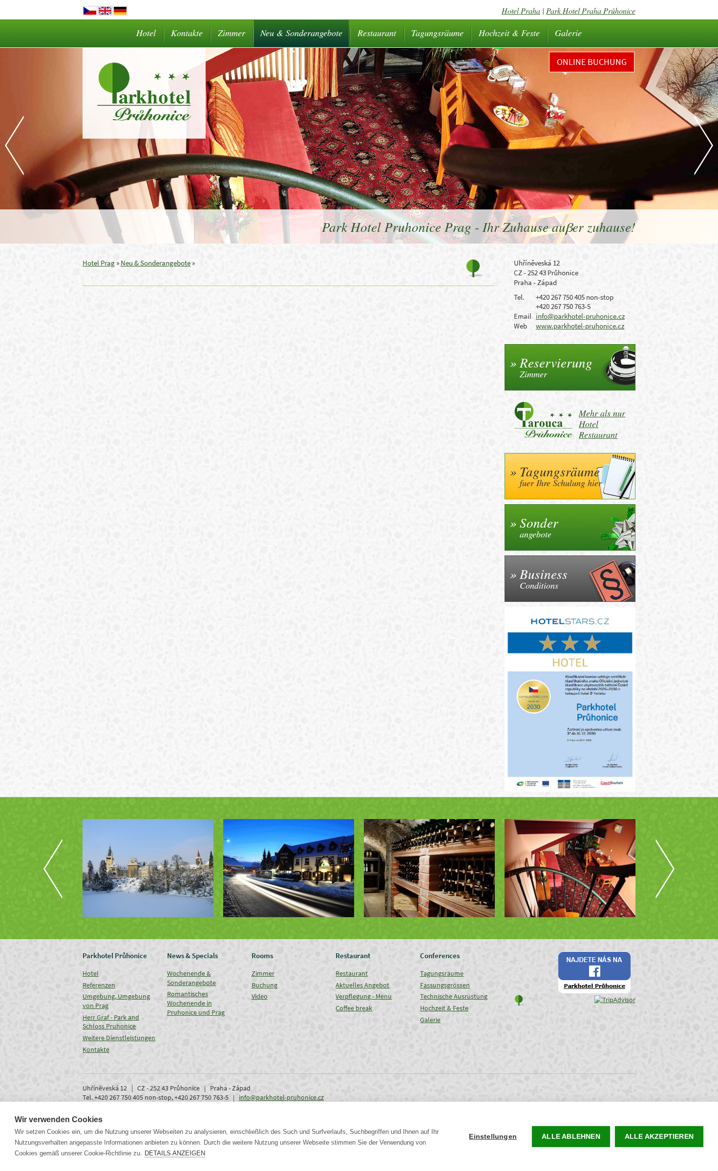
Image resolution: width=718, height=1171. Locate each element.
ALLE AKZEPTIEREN (659, 1136)
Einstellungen (493, 1136)
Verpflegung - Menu (364, 996)
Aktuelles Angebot (362, 985)
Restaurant (377, 33)
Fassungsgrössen (445, 985)
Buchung (264, 985)
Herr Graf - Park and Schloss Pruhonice (111, 1022)
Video (260, 996)
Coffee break (354, 1008)
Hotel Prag (99, 262)
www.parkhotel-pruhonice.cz (580, 325)
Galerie (568, 33)
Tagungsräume (437, 33)
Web (520, 325)
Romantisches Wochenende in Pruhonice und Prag (196, 1002)
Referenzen (99, 985)
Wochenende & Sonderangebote (191, 978)
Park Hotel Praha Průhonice (590, 10)
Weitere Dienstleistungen (119, 1037)
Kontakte (187, 33)
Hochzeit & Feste (509, 33)
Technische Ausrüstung (453, 996)
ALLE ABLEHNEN (571, 1136)
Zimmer (231, 33)
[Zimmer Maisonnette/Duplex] (570, 868)
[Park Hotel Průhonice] (288, 868)
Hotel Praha (521, 10)
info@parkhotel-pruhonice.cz (580, 316)
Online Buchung (592, 61)
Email (522, 316)
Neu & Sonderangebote (301, 33)
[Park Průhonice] (148, 868)
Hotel (146, 33)
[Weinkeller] (429, 868)
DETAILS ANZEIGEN (175, 1153)
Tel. (519, 297)
